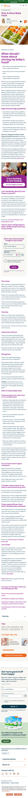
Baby (11, 640)
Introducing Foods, (14, 629)
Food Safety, (5, 629)
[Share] (25, 21)
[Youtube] (15, 773)
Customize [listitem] (9, 794)
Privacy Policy (6, 271)
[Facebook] (11, 773)
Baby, (8, 626)
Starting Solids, (15, 626)
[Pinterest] (18, 773)
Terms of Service (19, 270)
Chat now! (21, 158)
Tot (22, 629)
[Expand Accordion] (25, 616)
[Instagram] (7, 773)
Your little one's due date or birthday (7, 693)
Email (5, 243)
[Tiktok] (3, 773)
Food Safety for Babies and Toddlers (12, 598)
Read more (4, 578)
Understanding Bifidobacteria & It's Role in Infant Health (14, 643)
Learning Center (6, 10)
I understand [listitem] (18, 794)
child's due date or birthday (10, 251)
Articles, (3, 626)
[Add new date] (22, 255)
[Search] (21, 5)
